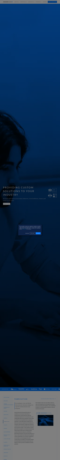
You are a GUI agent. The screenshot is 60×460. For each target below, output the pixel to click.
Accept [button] (38, 233)
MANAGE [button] (27, 233)
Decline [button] (32, 233)
